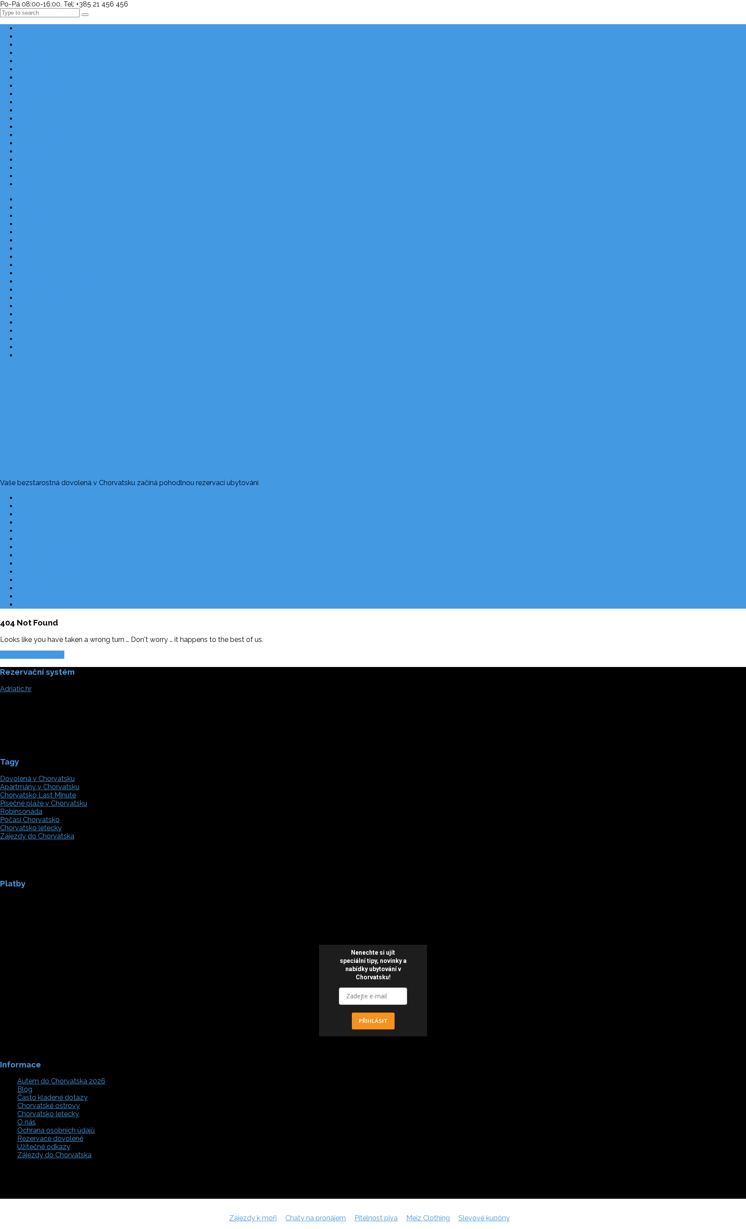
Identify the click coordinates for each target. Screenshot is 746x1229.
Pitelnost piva (376, 1218)
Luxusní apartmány (47, 86)
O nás (26, 522)
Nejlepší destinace (46, 36)
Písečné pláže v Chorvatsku (60, 110)
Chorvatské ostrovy (48, 176)
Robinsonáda (21, 811)
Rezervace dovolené (50, 506)
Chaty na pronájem (315, 1218)
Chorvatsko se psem (50, 77)
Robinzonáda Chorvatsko (57, 547)
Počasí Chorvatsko (47, 588)
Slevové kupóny (484, 1218)
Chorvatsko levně (45, 45)
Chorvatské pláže (45, 168)
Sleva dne (33, 160)
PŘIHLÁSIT (373, 1021)
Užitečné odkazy (43, 514)
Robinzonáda (38, 69)
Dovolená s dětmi (45, 53)
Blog (24, 184)
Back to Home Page (32, 655)
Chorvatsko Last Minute (55, 28)
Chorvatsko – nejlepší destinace (67, 539)
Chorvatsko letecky (48, 127)
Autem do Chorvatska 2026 (61, 135)
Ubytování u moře (46, 94)
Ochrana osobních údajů (56, 531)
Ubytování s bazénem (52, 102)
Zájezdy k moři (253, 1218)
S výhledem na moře (50, 118)
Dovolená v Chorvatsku (37, 779)
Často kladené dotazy (52, 498)
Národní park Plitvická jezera (62, 151)
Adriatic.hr (16, 689)
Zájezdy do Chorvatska (54, 143)
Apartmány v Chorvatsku (57, 61)
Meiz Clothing (428, 1218)
